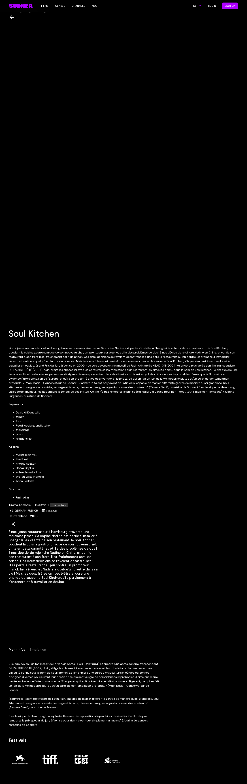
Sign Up (230, 5)
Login (212, 5)
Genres (60, 5)
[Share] (13, 524)
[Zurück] (10, 17)
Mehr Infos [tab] (17, 649)
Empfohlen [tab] (37, 649)
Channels (78, 5)
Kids (94, 5)
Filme (45, 5)
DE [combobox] (195, 5)
